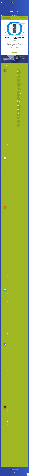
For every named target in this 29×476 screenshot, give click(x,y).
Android (18, 73)
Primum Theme (18, 114)
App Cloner (18, 80)
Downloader (18, 89)
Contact (20, 472)
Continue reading (14, 47)
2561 (16, 41)
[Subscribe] (13, 58)
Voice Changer (18, 125)
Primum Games (18, 109)
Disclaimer (11, 472)
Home (2, 15)
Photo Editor (18, 105)
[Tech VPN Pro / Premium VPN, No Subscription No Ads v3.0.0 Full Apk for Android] (5, 407)
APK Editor (18, 77)
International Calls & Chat (19, 93)
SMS (17, 118)
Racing (18, 115)
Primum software (18, 111)
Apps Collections (18, 84)
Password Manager (18, 101)
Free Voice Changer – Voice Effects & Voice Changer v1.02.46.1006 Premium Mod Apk (7, 374)
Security (18, 117)
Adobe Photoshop (18, 72)
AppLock (18, 81)
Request (17, 472)
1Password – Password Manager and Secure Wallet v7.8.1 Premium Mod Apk (14, 39)
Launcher (18, 96)
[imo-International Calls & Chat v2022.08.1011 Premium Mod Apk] (5, 158)
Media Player (18, 98)
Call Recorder (18, 86)
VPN (17, 126)
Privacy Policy (14, 472)
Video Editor (18, 122)
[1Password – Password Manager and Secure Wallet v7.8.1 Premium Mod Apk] (5, 289)
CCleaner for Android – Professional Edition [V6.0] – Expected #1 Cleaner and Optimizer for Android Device (7, 247)
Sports (18, 120)
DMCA (9, 472)
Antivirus (18, 75)
